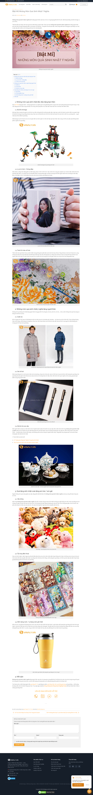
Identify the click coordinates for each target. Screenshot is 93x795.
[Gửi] (66, 4)
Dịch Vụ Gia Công (36, 4)
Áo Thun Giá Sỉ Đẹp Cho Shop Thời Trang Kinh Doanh (27, 712)
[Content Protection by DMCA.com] (46, 792)
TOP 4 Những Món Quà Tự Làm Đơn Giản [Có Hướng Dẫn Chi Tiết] (61, 712)
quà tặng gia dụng (61, 684)
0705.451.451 (85, 1)
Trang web (61, 735)
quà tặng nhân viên (52, 684)
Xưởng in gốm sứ (37, 768)
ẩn (19, 74)
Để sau (87, 784)
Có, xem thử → (78, 784)
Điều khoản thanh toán (56, 764)
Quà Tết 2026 (36, 762)
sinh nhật (17, 104)
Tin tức (21, 9)
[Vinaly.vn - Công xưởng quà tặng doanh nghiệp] (11, 4)
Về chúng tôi (44, 4)
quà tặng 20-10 (34, 684)
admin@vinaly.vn (13, 775)
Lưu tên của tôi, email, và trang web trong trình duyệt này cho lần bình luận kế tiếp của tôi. (36, 741)
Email (37, 735)
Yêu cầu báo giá (54, 762)
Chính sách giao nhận (56, 768)
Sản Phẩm (28, 4)
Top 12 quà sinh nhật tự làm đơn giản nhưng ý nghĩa (26, 442)
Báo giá (74, 4)
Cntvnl (24, 15)
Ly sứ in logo (36, 766)
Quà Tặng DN (21, 4)
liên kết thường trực (41, 709)
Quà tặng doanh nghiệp (38, 764)
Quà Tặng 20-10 (15, 9)
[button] (89, 791)
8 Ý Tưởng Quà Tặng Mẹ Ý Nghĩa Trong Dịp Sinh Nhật (26, 440)
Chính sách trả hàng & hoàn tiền (58, 766)
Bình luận (16, 723)
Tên (15, 735)
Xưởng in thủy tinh (37, 770)
